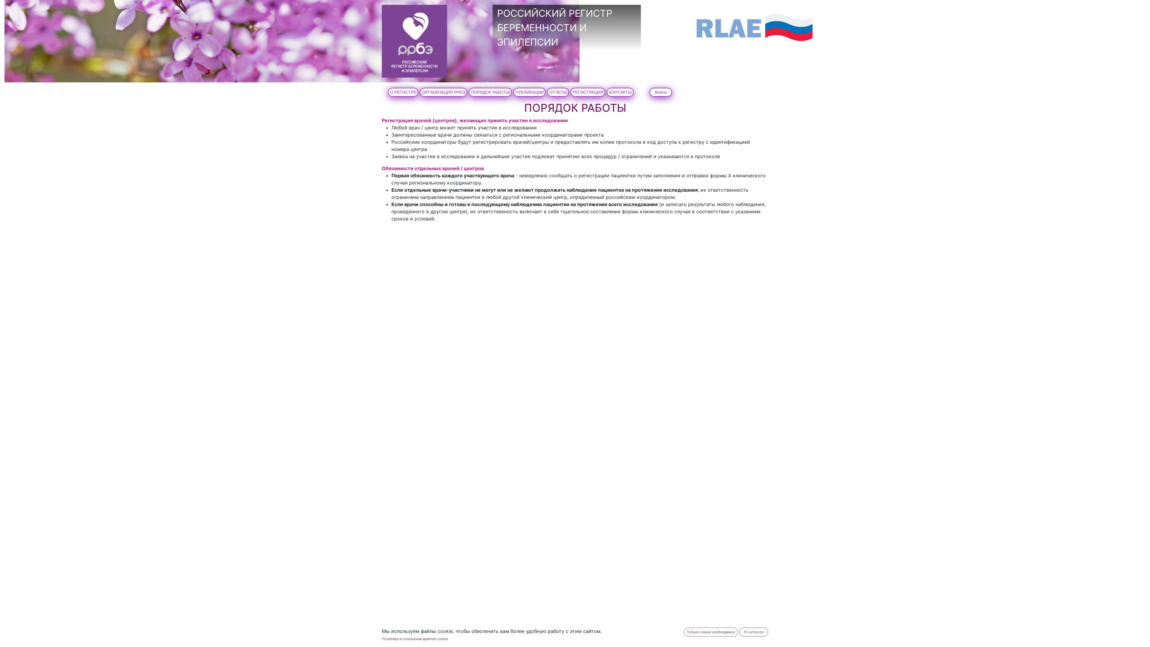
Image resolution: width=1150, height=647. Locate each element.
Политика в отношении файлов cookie (415, 639)
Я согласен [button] (754, 632)
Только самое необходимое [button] (711, 632)
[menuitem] (403, 92)
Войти (661, 92)
